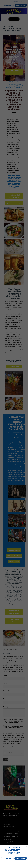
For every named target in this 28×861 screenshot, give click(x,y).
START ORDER (20, 858)
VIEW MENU (7, 858)
